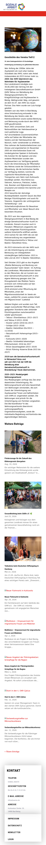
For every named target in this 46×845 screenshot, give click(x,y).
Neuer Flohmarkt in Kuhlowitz (16, 597)
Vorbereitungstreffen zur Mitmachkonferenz (22, 727)
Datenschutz (15, 825)
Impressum (13, 818)
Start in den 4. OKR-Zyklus (15, 697)
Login (11, 839)
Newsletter (14, 832)
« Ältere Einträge (12, 751)
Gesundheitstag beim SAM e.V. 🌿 (18, 514)
